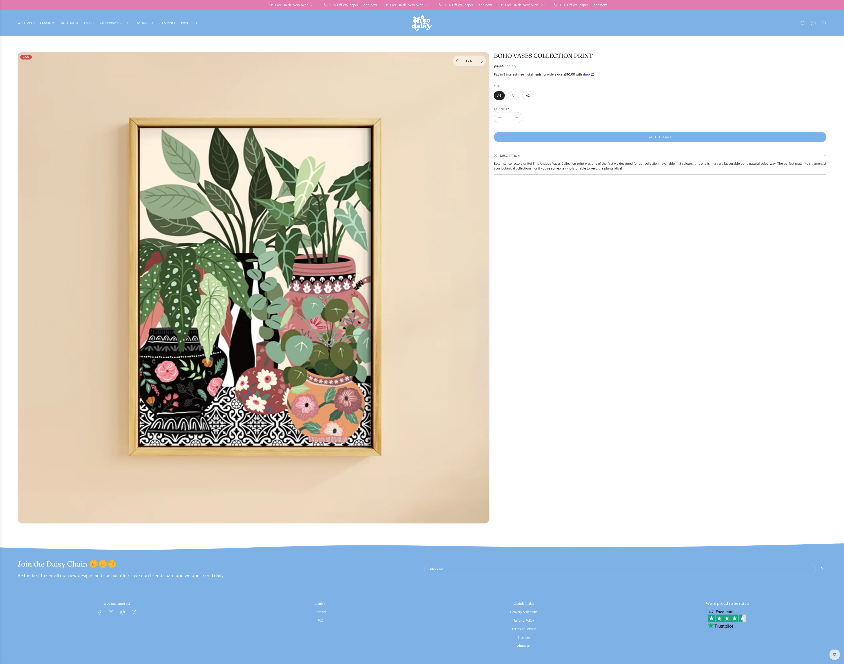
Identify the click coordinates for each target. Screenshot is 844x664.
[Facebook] (99, 612)
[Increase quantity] (517, 117)
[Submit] (821, 569)
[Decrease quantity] (499, 117)
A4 (513, 95)
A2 (528, 95)
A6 (499, 95)
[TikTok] (134, 612)
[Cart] (824, 23)
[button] (458, 61)
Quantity (501, 109)
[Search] (802, 23)
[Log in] (813, 23)
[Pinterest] (122, 612)
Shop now (348, 5)
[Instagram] (111, 612)
